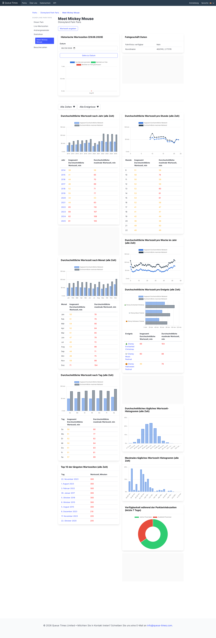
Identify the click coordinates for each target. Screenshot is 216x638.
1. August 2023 (67, 484)
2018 (63, 189)
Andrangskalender (41, 30)
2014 (63, 170)
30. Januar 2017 (68, 493)
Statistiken (38, 34)
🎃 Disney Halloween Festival (129, 366)
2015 (63, 175)
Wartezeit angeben (68, 28)
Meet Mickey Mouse (42, 41)
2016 (63, 179)
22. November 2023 (69, 479)
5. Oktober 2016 (68, 497)
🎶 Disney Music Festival (129, 356)
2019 (63, 193)
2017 (63, 184)
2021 (63, 202)
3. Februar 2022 (68, 488)
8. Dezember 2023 (69, 511)
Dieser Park (39, 22)
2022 (63, 207)
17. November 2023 (69, 516)
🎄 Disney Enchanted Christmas (129, 346)
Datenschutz (45, 3)
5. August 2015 (67, 507)
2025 (63, 221)
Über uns (33, 3)
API (54, 3)
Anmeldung (194, 3)
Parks (24, 3)
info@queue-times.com (159, 625)
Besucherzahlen (40, 47)
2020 (63, 198)
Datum (63, 43)
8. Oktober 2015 (68, 502)
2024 (63, 216)
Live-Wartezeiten (41, 26)
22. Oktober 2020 (68, 521)
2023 (63, 212)
